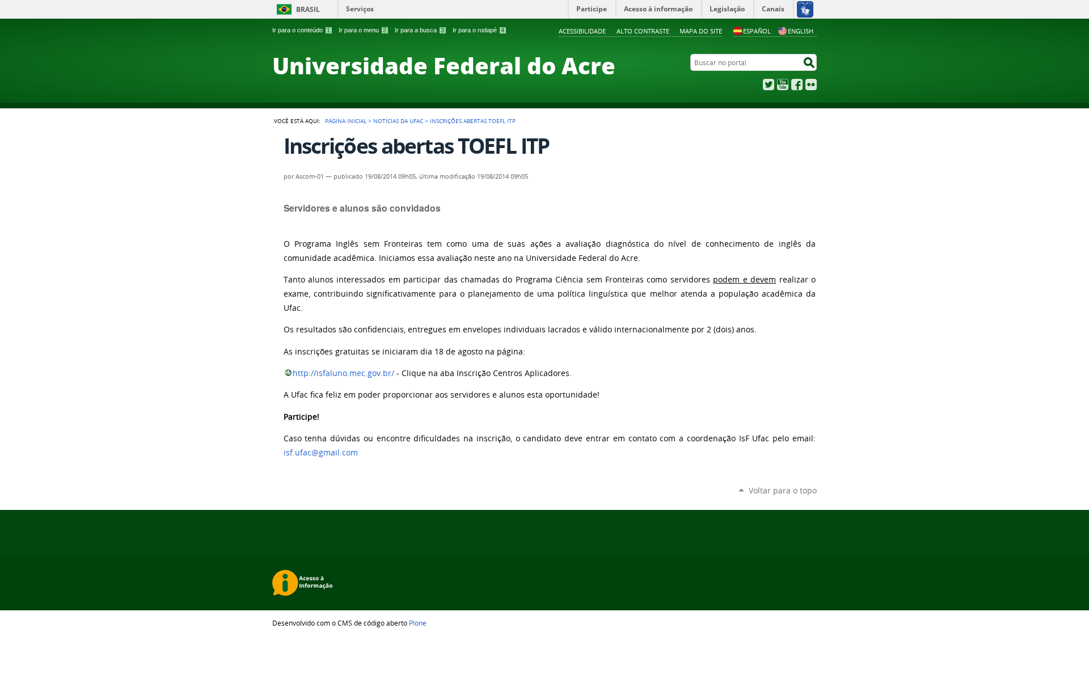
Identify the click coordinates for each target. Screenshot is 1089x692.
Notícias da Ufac (398, 121)
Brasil (308, 9)
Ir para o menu (362, 30)
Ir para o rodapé (478, 30)
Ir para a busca (419, 30)
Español (757, 31)
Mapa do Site (700, 31)
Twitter (768, 84)
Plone (418, 622)
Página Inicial (345, 121)
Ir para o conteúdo (301, 30)
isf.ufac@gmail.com (321, 453)
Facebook (797, 84)
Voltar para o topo (783, 490)
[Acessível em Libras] (804, 9)
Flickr (811, 84)
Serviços (360, 9)
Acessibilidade (582, 31)
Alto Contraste (643, 31)
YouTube (782, 84)
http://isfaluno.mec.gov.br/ (343, 373)
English (800, 31)
